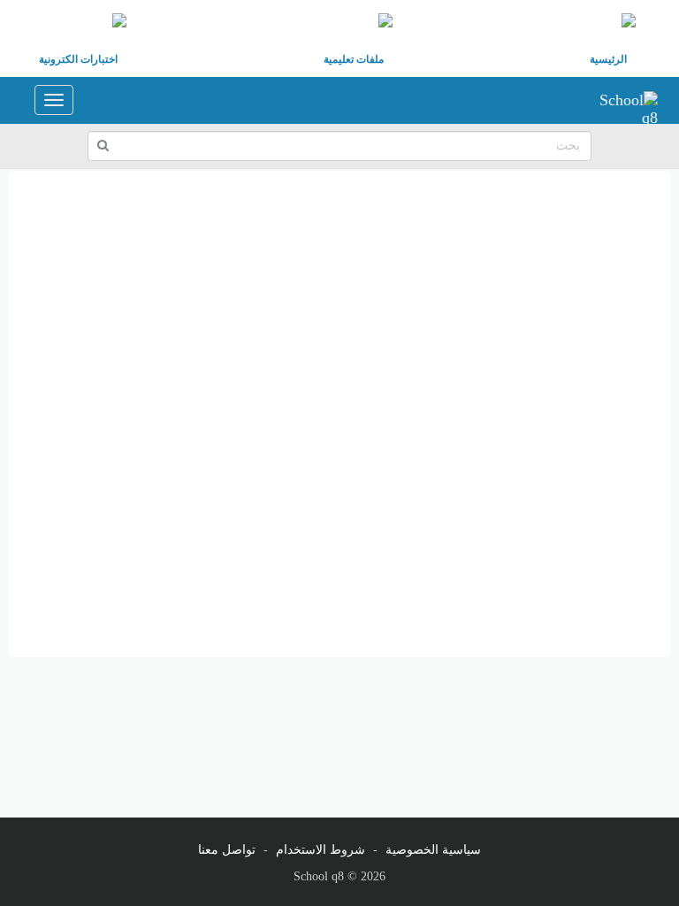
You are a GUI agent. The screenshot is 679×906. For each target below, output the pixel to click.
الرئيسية (608, 59)
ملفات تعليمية (354, 59)
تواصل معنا (227, 849)
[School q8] (622, 100)
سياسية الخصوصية (433, 849)
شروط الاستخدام (320, 849)
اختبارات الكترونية (78, 59)
